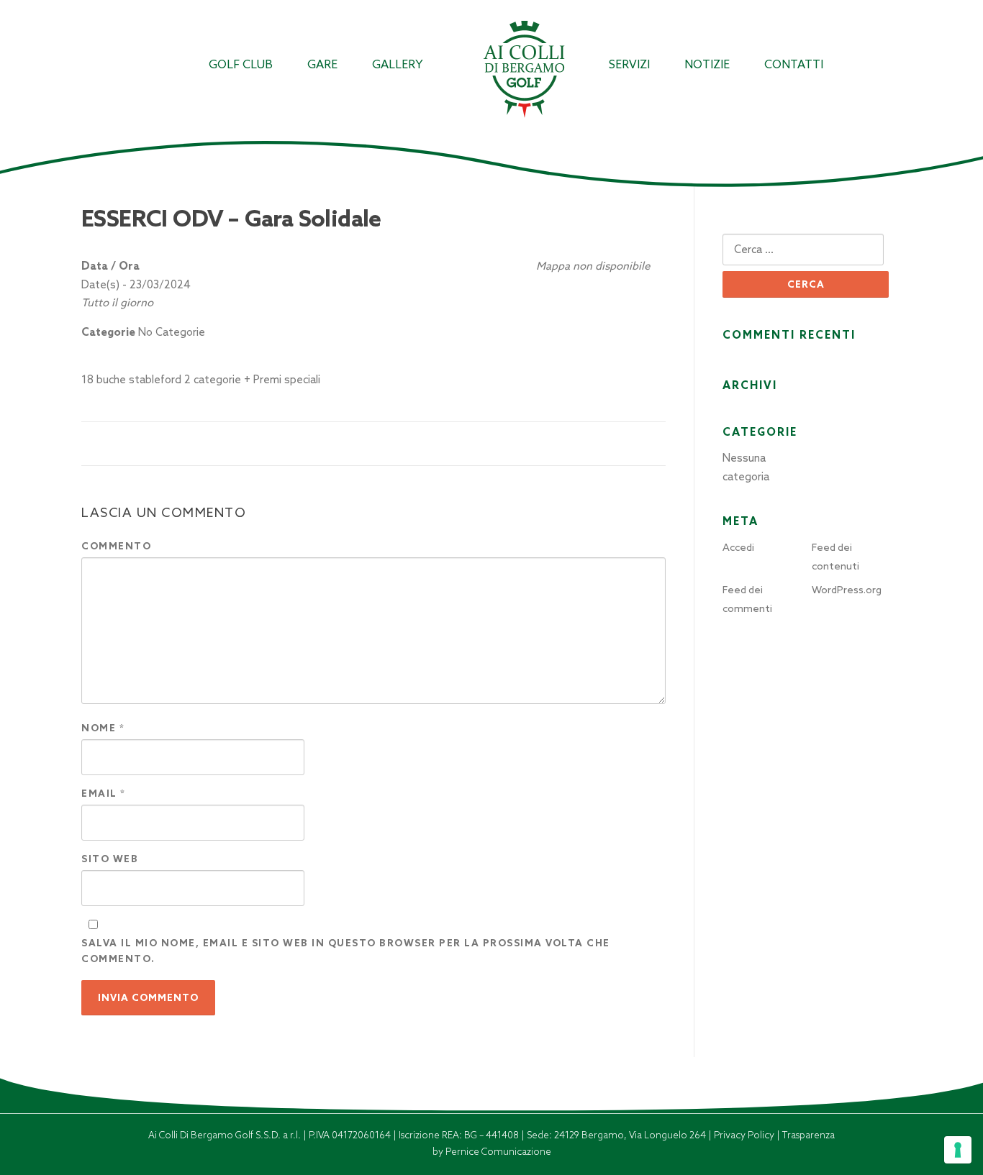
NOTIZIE (707, 64)
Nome (102, 728)
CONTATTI (793, 64)
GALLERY (397, 64)
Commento (116, 546)
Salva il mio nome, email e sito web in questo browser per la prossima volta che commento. (345, 951)
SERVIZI (629, 64)
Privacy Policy (745, 1135)
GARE (322, 64)
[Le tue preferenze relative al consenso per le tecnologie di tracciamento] (957, 1149)
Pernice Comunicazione (498, 1152)
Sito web (109, 859)
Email (103, 793)
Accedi (738, 547)
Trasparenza (808, 1135)
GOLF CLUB (241, 64)
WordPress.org (847, 589)
